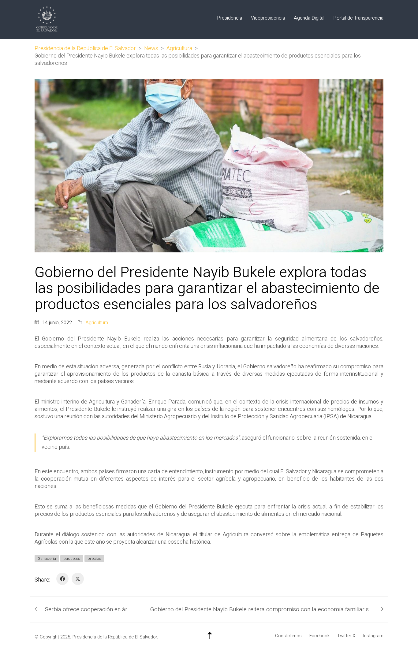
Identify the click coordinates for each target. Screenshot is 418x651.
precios (94, 558)
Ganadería (47, 558)
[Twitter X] (78, 579)
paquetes (71, 558)
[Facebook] (62, 579)
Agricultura (96, 323)
